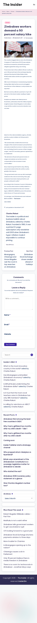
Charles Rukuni (12, 213)
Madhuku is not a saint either (15, 520)
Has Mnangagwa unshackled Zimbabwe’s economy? (15, 376)
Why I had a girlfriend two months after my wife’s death (17, 434)
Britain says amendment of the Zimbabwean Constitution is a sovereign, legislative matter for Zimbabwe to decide (17, 463)
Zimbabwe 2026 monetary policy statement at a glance (17, 477)
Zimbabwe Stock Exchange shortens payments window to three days (18, 536)
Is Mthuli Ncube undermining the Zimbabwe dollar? (17, 385)
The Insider (12, 4)
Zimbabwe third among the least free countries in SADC (17, 420)
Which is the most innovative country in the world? (15, 367)
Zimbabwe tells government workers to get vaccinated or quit (18, 525)
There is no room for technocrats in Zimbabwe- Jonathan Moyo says (18, 565)
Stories (7, 22)
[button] (10, 244)
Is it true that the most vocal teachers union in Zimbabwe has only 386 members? (17, 395)
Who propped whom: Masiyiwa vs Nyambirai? (17, 453)
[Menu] (34, 4)
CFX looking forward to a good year (18, 531)
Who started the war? (13, 471)
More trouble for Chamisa (14, 541)
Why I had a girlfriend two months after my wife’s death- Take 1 (17, 427)
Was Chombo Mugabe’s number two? (17, 484)
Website (7, 334)
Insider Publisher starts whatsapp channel (17, 446)
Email (7, 324)
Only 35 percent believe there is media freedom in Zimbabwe (16, 559)
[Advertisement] (17, 121)
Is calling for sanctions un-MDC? (17, 404)
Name (7, 315)
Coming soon (9, 440)
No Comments (29, 38)
